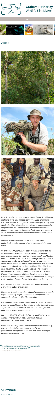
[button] (27, 20)
